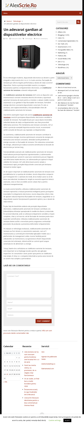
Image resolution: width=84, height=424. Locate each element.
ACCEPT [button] (67, 420)
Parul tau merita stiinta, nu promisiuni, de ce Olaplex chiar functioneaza (30, 370)
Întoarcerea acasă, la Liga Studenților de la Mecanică (31, 392)
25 (7, 374)
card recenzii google (65, 95)
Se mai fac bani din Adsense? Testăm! (68, 104)
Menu (5, 13)
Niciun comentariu (42, 39)
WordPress (62, 67)
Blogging (61, 35)
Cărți (59, 38)
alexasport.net (63, 90)
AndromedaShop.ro (48, 364)
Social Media (62, 59)
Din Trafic (61, 44)
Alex (6, 39)
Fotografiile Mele (64, 50)
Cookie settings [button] (55, 420)
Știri (59, 62)
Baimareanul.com (47, 369)
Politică (60, 56)
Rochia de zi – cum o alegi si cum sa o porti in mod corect (69, 97)
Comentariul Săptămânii (66, 41)
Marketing (61, 53)
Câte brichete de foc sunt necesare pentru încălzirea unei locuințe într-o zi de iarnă (31, 357)
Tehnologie (28, 39)
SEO (42, 352)
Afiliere (60, 32)
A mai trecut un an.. (70, 87)
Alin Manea (62, 103)
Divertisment (62, 47)
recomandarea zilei (64, 108)
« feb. (5, 382)
